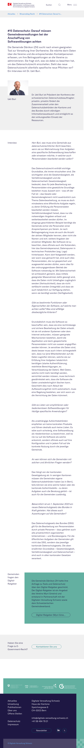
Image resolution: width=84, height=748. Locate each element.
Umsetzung (13, 704)
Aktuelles (11, 14)
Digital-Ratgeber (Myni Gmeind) (52, 615)
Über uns (12, 710)
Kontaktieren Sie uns (46, 646)
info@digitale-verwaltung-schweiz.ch (50, 718)
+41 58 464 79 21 (40, 721)
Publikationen (14, 707)
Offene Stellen (15, 713)
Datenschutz (14, 721)
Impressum (13, 724)
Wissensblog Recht (27, 14)
